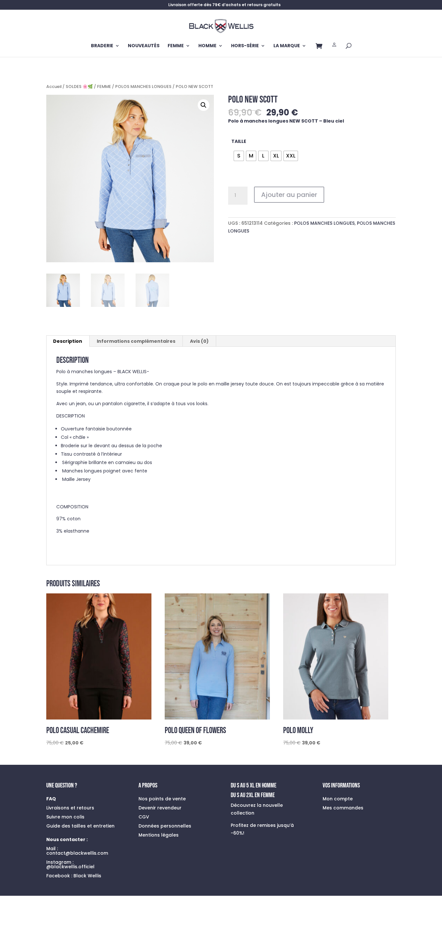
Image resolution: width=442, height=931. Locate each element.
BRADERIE (102, 46)
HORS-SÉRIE (245, 46)
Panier (319, 47)
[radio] (239, 156)
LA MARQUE (286, 46)
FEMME (176, 46)
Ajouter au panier (289, 194)
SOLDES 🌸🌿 (79, 86)
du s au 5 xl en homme (253, 785)
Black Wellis (87, 875)
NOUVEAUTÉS (144, 46)
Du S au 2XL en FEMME (253, 795)
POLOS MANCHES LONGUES (143, 86)
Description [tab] (67, 341)
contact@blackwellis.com (77, 853)
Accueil (53, 86)
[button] (203, 105)
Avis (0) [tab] (199, 341)
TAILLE (238, 141)
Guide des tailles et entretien (80, 826)
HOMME (207, 46)
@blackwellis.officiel (70, 866)
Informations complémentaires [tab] (136, 341)
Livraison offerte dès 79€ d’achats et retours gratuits (224, 5)
